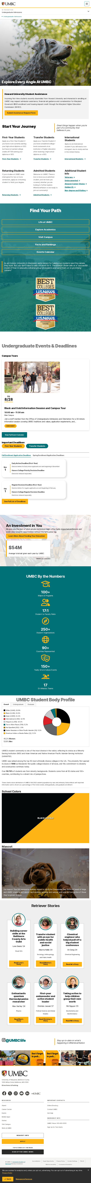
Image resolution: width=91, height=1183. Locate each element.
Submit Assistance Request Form (21, 113)
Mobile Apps (6, 1117)
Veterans (69, 177)
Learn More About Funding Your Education (26, 536)
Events (4, 1113)
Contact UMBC (52, 1109)
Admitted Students (41, 195)
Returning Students (10, 195)
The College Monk (45, 558)
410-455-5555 (61, 1123)
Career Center (7, 1109)
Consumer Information (65, 1164)
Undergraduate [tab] (18, 704)
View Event (10, 426)
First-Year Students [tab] (13, 446)
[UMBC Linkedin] (27, 1093)
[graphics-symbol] (63, 716)
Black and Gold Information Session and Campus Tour (35, 408)
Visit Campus (45, 237)
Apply (23, 1141)
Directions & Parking (10, 1085)
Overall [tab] (6, 704)
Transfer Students (41, 159)
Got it (9, 1179)
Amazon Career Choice (75, 184)
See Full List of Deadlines (15, 501)
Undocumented (71, 180)
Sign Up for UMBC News (22, 1152)
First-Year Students (10, 159)
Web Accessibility (51, 1164)
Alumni (4, 1105)
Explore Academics (45, 229)
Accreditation (36, 1161)
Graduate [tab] (31, 704)
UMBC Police (51, 1123)
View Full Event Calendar (14, 435)
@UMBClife (15, 1040)
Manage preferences (24, 1179)
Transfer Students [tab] (37, 446)
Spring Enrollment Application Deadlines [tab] (48, 455)
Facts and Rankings (45, 244)
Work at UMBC (6, 1128)
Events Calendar (45, 252)
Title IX (82, 1161)
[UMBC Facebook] (4, 1093)
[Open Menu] (86, 3)
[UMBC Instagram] (15, 1093)
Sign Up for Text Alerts (55, 1127)
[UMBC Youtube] (21, 1093)
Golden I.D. (69, 187)
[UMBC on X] (10, 1093)
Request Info (23, 1135)
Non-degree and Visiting (75, 190)
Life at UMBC (45, 222)
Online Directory (52, 1105)
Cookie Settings (72, 1161)
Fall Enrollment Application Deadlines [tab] (16, 455)
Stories (4, 1120)
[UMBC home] (8, 3)
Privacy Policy (7, 1173)
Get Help (50, 1113)
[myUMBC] (36, 1093)
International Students (74, 159)
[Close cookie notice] (88, 1170)
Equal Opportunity (49, 1161)
